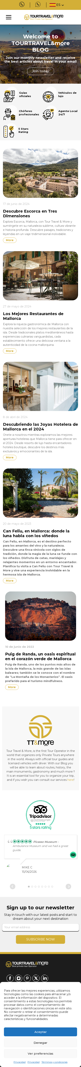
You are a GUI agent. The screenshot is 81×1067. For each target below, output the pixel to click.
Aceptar (40, 1032)
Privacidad (20, 1062)
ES (58, 5)
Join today (40, 71)
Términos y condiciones (54, 1062)
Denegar (40, 1043)
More (10, 240)
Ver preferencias (40, 1053)
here (70, 780)
